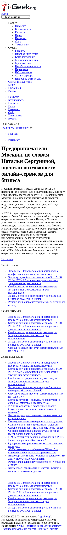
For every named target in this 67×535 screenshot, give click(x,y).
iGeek (4, 13)
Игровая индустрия (26, 53)
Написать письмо (48, 528)
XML (20, 525)
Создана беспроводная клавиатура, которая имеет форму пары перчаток (33, 432)
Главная (13, 133)
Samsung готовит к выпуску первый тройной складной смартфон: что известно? (34, 401)
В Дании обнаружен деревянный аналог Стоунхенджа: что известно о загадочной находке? (32, 409)
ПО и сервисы (23, 72)
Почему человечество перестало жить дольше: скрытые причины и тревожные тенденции (35, 423)
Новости (13, 118)
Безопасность (23, 29)
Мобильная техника (26, 60)
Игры (18, 35)
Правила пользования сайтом (18, 528)
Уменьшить (22, 127)
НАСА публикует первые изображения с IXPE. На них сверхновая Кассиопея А (36, 438)
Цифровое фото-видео (28, 78)
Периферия (21, 69)
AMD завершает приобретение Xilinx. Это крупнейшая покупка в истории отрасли (33, 451)
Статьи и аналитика (20, 81)
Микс (11, 84)
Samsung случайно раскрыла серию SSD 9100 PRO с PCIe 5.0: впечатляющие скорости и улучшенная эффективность (35, 280)
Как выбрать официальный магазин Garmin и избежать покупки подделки (35, 469)
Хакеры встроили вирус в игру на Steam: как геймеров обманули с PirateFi (34, 297)
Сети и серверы (24, 75)
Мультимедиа (23, 63)
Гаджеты (20, 32)
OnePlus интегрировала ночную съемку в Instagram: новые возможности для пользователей (32, 289)
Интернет (20, 38)
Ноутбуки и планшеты (28, 66)
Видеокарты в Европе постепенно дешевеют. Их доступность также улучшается (36, 457)
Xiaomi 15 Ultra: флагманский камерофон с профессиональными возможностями (33, 272)
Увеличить (7, 127)
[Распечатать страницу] (31, 127)
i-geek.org (44, 516)
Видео (12, 91)
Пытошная (14, 87)
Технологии (22, 44)
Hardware (20, 25)
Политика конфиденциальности (43, 525)
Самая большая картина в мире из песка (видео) (36, 427)
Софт (18, 41)
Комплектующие (25, 56)
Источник (7, 259)
